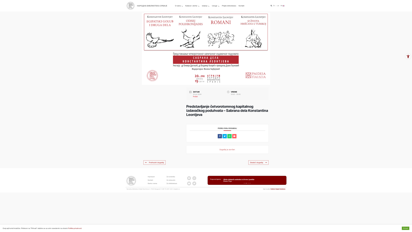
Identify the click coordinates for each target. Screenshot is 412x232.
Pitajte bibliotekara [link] (229, 6)
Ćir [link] (274, 5)
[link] (408, 56)
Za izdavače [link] (171, 180)
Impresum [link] (151, 177)
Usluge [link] (214, 6)
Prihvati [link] (405, 228)
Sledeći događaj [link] (256, 162)
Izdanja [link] (204, 6)
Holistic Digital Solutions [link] (277, 189)
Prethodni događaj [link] (156, 162)
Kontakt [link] (241, 6)
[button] (271, 6)
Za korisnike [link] (171, 177)
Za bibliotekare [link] (172, 183)
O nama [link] (178, 6)
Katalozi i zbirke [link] (191, 6)
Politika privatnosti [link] (75, 228)
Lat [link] (278, 5)
